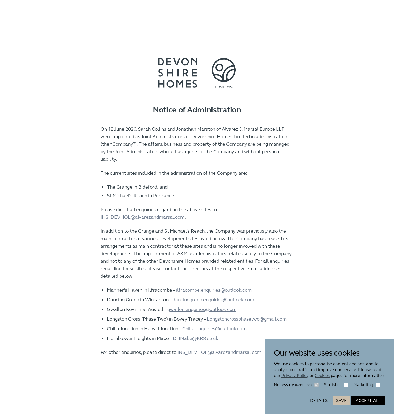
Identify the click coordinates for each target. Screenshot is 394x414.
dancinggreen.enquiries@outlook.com (213, 299)
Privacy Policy (294, 375)
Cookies (322, 375)
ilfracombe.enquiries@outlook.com (214, 290)
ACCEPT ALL (368, 400)
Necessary (293, 384)
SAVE (341, 400)
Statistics (332, 384)
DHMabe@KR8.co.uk (195, 338)
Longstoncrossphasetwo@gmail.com (247, 319)
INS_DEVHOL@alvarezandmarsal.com (143, 217)
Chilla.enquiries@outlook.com (214, 328)
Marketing (363, 384)
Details (319, 400)
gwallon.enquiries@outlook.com (201, 309)
